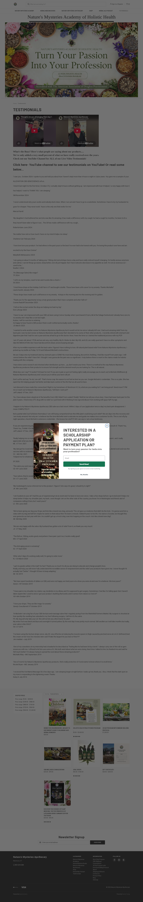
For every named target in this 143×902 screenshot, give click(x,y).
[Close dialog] (107, 425)
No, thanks (84, 474)
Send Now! (84, 464)
